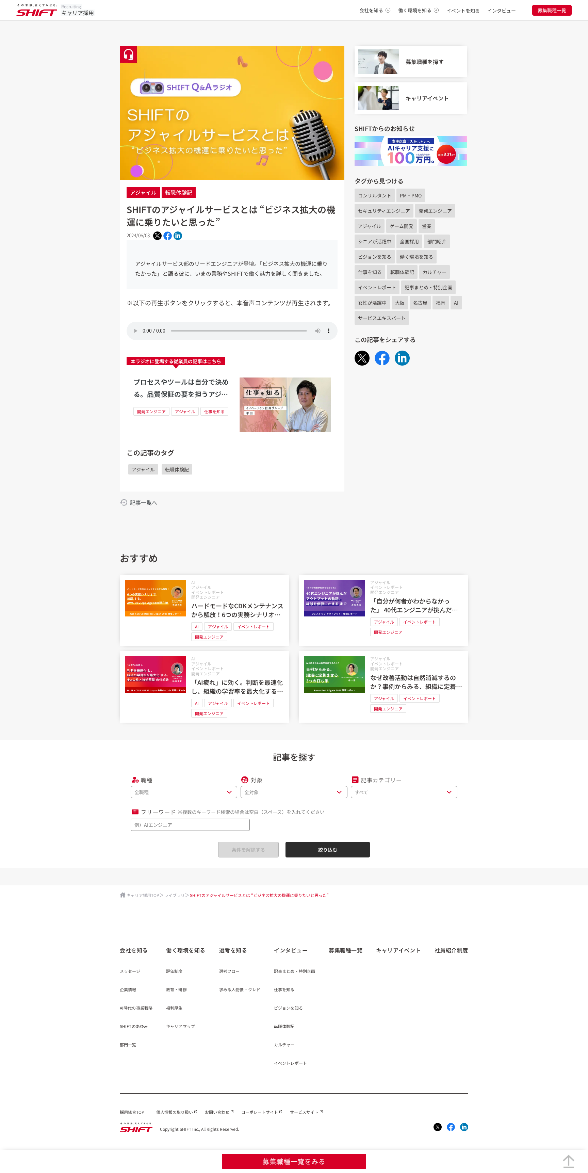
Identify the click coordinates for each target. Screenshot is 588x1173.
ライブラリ (174, 895)
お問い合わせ (217, 1112)
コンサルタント (374, 195)
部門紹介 (436, 241)
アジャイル (143, 192)
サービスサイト (304, 1112)
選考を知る (233, 950)
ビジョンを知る (374, 256)
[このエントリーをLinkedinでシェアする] (178, 235)
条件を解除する (248, 849)
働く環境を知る (414, 10)
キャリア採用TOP (143, 895)
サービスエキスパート (382, 318)
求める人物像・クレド (239, 989)
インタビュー (501, 10)
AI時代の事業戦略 (136, 1008)
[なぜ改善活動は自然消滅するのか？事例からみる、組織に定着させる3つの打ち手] (383, 687)
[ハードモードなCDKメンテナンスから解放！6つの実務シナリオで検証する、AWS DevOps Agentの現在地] (204, 610)
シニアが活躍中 (374, 241)
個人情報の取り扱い (174, 1112)
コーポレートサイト (259, 1112)
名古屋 (420, 302)
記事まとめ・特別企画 (428, 287)
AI (456, 302)
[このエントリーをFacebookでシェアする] (167, 235)
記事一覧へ (143, 502)
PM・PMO (411, 195)
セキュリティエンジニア (384, 210)
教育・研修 (176, 989)
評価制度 (174, 971)
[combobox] (190, 825)
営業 (426, 226)
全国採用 (409, 241)
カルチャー (434, 272)
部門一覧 (128, 1045)
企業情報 (128, 989)
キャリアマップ (180, 1026)
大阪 (400, 302)
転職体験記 (178, 192)
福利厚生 (174, 1008)
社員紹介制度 (451, 950)
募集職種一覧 (552, 10)
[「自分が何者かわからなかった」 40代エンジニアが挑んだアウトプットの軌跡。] (383, 610)
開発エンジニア (151, 411)
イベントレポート (377, 287)
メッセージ (130, 971)
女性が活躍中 (372, 302)
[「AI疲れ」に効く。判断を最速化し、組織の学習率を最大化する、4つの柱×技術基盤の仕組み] (204, 687)
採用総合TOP (132, 1112)
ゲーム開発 (401, 226)
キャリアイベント (398, 950)
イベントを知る (463, 10)
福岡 (440, 302)
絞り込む (327, 849)
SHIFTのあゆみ (134, 1026)
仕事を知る (214, 411)
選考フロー (229, 971)
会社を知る (371, 10)
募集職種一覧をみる (293, 1161)
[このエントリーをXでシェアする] (157, 235)
